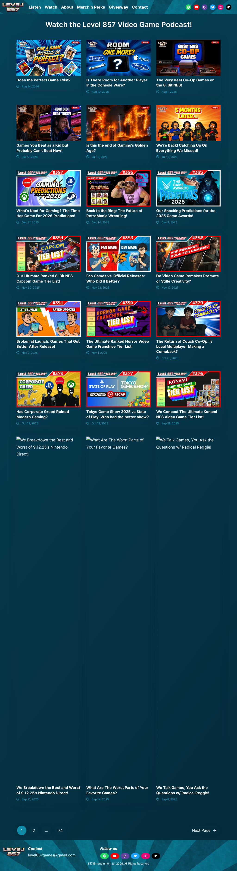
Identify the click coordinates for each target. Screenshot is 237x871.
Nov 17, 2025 (170, 287)
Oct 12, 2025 (100, 423)
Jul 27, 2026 (29, 157)
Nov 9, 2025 (29, 352)
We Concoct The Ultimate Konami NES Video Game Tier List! (186, 414)
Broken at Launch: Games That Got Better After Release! (48, 344)
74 (60, 830)
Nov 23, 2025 (100, 287)
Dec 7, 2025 (169, 222)
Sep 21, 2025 (30, 799)
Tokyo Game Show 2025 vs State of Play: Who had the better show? (117, 414)
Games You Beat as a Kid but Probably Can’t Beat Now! (42, 148)
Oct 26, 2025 (170, 358)
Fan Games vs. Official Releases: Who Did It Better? (115, 278)
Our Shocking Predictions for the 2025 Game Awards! (185, 213)
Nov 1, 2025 (99, 352)
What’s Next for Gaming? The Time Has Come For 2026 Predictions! (48, 213)
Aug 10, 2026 (100, 91)
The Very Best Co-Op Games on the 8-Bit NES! (185, 82)
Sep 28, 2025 (170, 423)
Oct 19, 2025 (30, 423)
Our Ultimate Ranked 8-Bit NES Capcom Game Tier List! (44, 278)
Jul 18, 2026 (99, 157)
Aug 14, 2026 (30, 86)
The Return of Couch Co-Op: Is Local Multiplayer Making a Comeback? (184, 346)
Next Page (204, 830)
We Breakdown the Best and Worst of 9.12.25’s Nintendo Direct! (48, 790)
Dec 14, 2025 (100, 222)
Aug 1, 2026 (169, 91)
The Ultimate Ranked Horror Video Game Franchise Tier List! (117, 344)
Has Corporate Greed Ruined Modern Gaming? (42, 414)
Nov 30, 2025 (31, 287)
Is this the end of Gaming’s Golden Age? (117, 148)
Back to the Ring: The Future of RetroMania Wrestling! (114, 213)
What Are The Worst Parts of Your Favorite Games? (117, 790)
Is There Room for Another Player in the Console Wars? (116, 82)
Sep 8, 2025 (169, 799)
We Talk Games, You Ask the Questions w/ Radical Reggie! (182, 790)
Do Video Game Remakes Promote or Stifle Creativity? (187, 278)
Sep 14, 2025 (100, 799)
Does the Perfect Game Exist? (43, 80)
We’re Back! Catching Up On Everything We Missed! (181, 148)
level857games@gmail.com (52, 855)
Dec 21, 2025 (30, 222)
